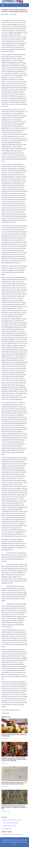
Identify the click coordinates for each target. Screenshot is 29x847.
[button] (2, 5)
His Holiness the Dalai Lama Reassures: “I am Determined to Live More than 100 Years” (14, 783)
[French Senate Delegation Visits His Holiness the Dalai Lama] (14, 726)
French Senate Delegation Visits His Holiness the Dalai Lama (14, 735)
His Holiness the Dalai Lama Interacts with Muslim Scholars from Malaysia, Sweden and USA (14, 807)
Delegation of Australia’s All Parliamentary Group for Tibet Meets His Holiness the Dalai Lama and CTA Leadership (13, 759)
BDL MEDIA (4, 14)
